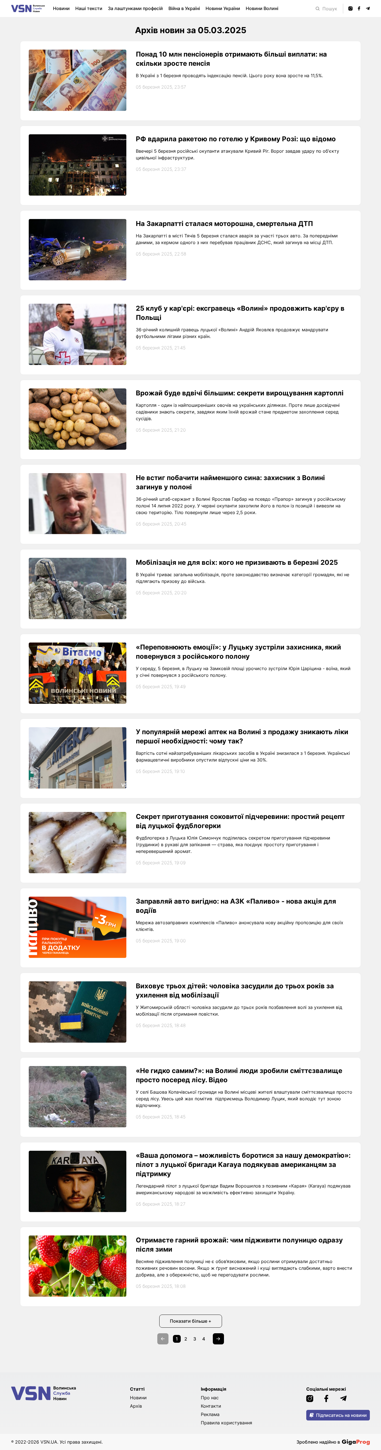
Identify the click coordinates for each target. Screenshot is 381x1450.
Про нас (210, 1397)
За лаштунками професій (135, 8)
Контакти (211, 1406)
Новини (61, 8)
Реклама (210, 1414)
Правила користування (226, 1422)
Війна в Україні (184, 8)
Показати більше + (190, 1321)
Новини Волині (262, 8)
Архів (136, 1406)
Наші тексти (88, 8)
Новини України (223, 8)
